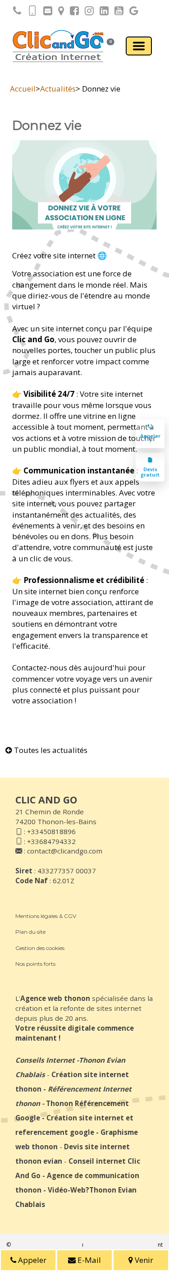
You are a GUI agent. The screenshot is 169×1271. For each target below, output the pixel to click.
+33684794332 (51, 841)
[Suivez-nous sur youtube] (116, 12)
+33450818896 (51, 831)
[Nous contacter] (45, 12)
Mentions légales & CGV (45, 916)
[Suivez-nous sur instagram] (87, 12)
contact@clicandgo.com (64, 850)
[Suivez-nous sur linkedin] (102, 12)
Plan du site (30, 931)
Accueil (23, 88)
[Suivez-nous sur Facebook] (72, 12)
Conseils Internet (45, 1060)
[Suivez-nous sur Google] (131, 12)
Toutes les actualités (49, 750)
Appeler (31, 1260)
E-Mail (88, 1260)
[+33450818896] (15, 12)
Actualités (58, 88)
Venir (143, 1260)
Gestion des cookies (39, 948)
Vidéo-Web (67, 1189)
